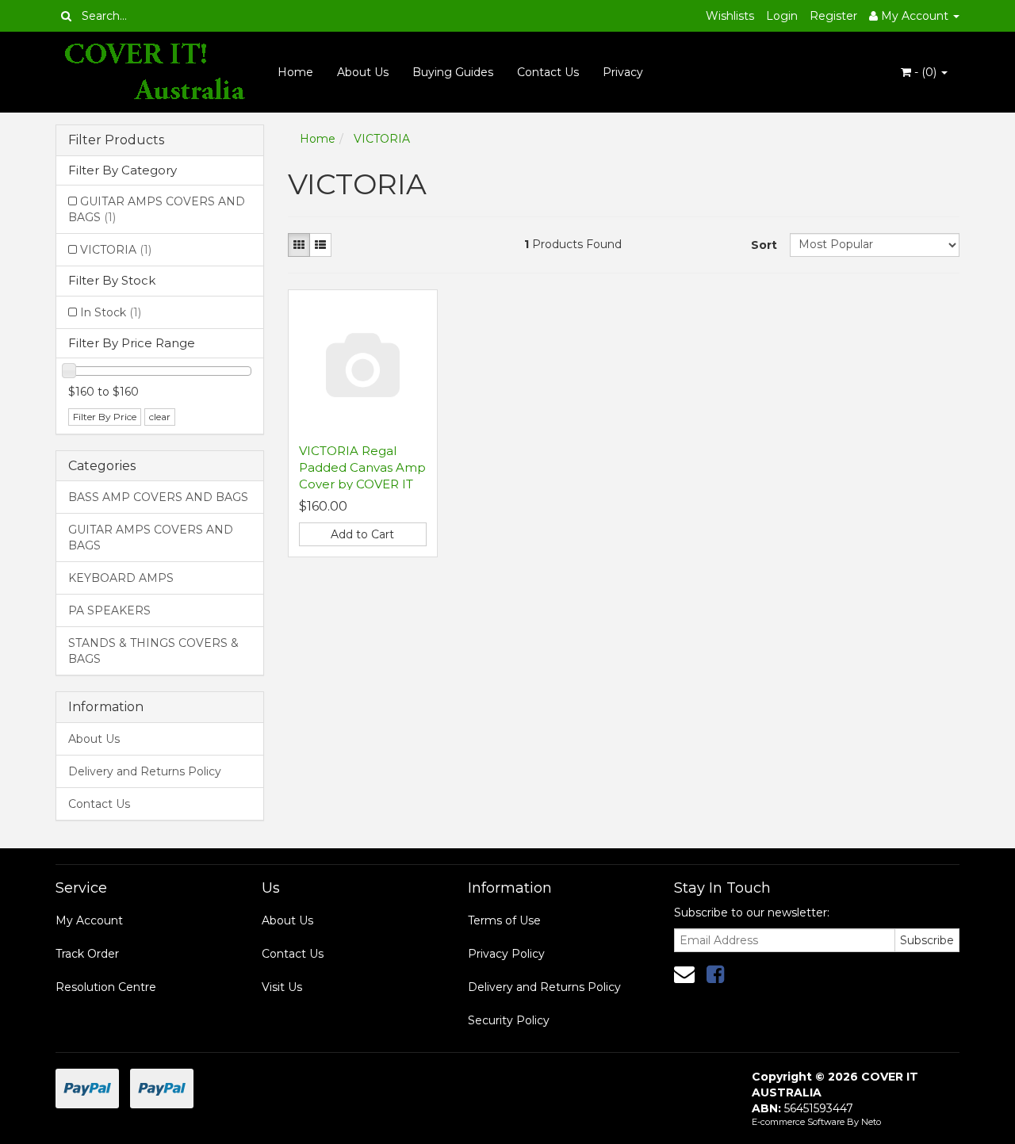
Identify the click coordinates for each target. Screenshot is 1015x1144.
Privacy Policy (506, 954)
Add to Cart (362, 534)
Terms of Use (504, 920)
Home (295, 72)
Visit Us (282, 987)
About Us (363, 72)
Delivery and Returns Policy (144, 771)
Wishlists (730, 16)
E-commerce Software (798, 1121)
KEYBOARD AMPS (121, 578)
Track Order (87, 954)
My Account (89, 920)
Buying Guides (452, 72)
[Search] (66, 16)
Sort (764, 245)
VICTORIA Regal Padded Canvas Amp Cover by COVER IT (362, 467)
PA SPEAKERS (109, 610)
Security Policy (509, 1020)
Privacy (623, 72)
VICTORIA (115, 250)
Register (833, 16)
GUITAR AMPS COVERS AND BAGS (156, 209)
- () (925, 72)
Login (782, 16)
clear (159, 417)
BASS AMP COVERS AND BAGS (158, 497)
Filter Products (116, 140)
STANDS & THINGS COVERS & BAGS (153, 651)
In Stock (110, 312)
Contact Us (548, 72)
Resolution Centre (106, 987)
